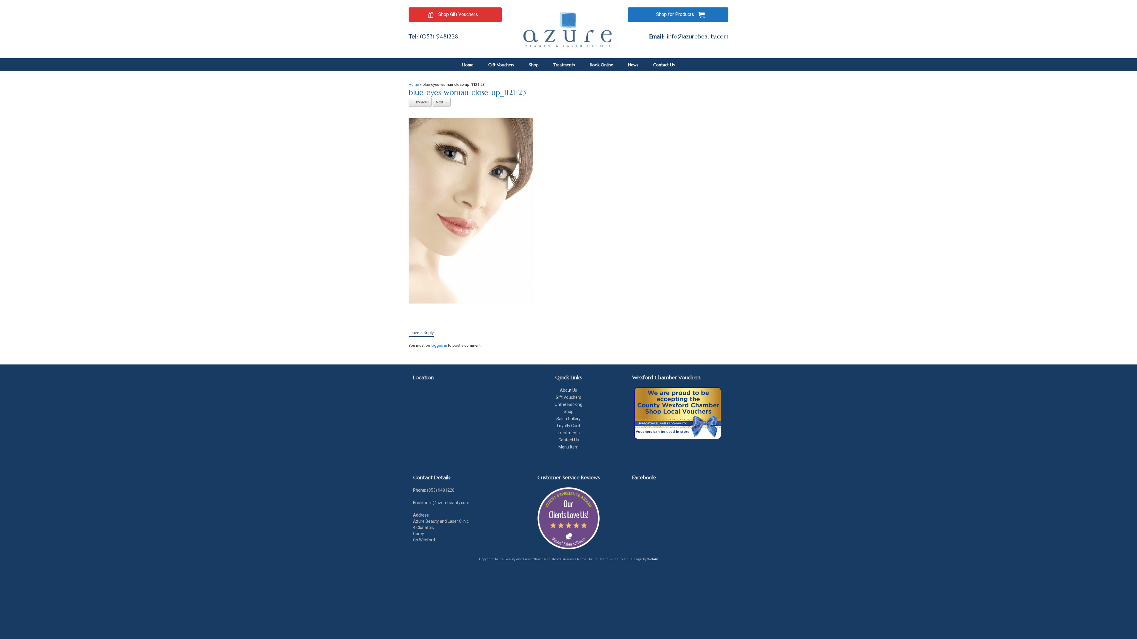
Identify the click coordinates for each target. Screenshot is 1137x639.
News (633, 64)
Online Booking (568, 404)
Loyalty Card (568, 425)
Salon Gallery (568, 418)
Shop (534, 64)
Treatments (564, 64)
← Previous (420, 102)
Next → (441, 102)
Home (467, 64)
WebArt (652, 559)
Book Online (601, 64)
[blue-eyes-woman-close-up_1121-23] (471, 302)
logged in (439, 345)
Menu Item (568, 447)
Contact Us (664, 64)
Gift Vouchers (501, 64)
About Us (568, 390)
